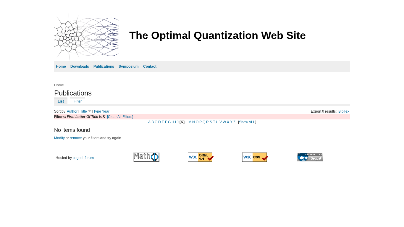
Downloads (79, 66)
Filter (78, 101)
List (61, 101)
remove (76, 138)
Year (105, 111)
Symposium (129, 66)
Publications (103, 66)
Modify (59, 138)
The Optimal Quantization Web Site (217, 35)
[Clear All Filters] (120, 117)
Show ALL (247, 122)
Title (83, 111)
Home (61, 66)
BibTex (343, 111)
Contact (149, 66)
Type (97, 111)
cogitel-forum (83, 158)
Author (72, 111)
